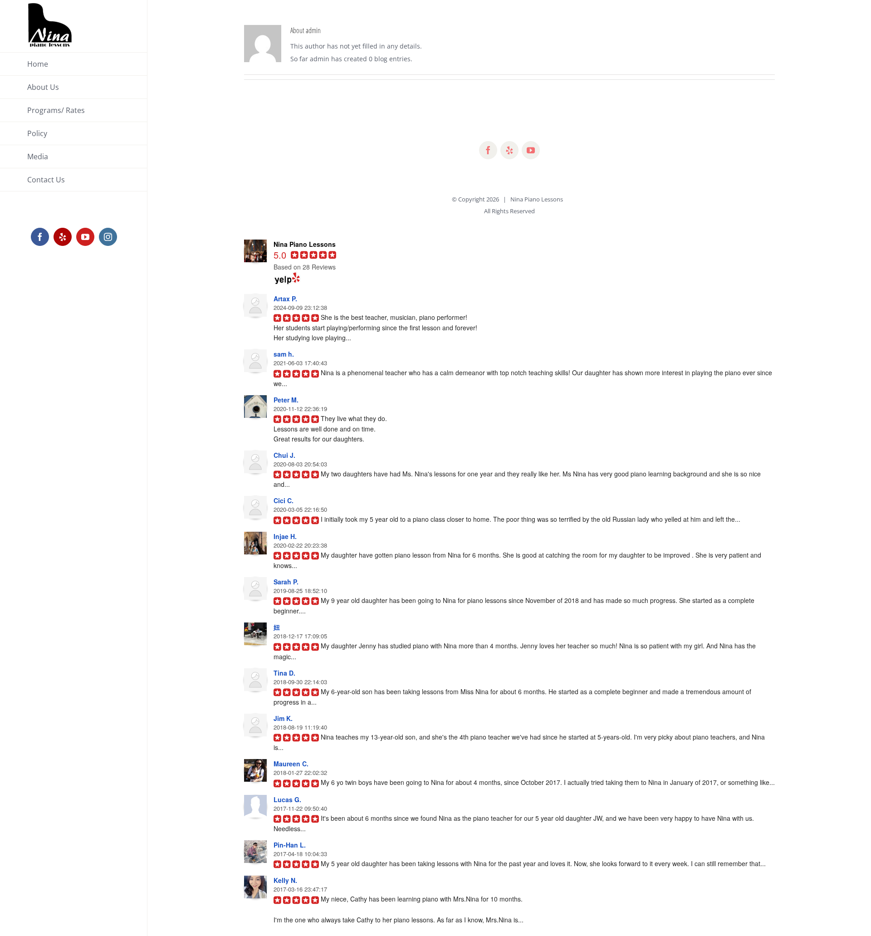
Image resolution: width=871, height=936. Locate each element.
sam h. (284, 353)
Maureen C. (291, 763)
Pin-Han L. (290, 844)
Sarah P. (286, 581)
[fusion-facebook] (488, 150)
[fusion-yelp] (509, 150)
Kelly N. (285, 880)
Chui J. (284, 455)
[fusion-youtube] (531, 150)
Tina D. (284, 672)
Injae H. (285, 536)
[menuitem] (73, 64)
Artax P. (285, 298)
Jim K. (283, 718)
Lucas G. (287, 799)
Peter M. (286, 399)
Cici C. (284, 500)
